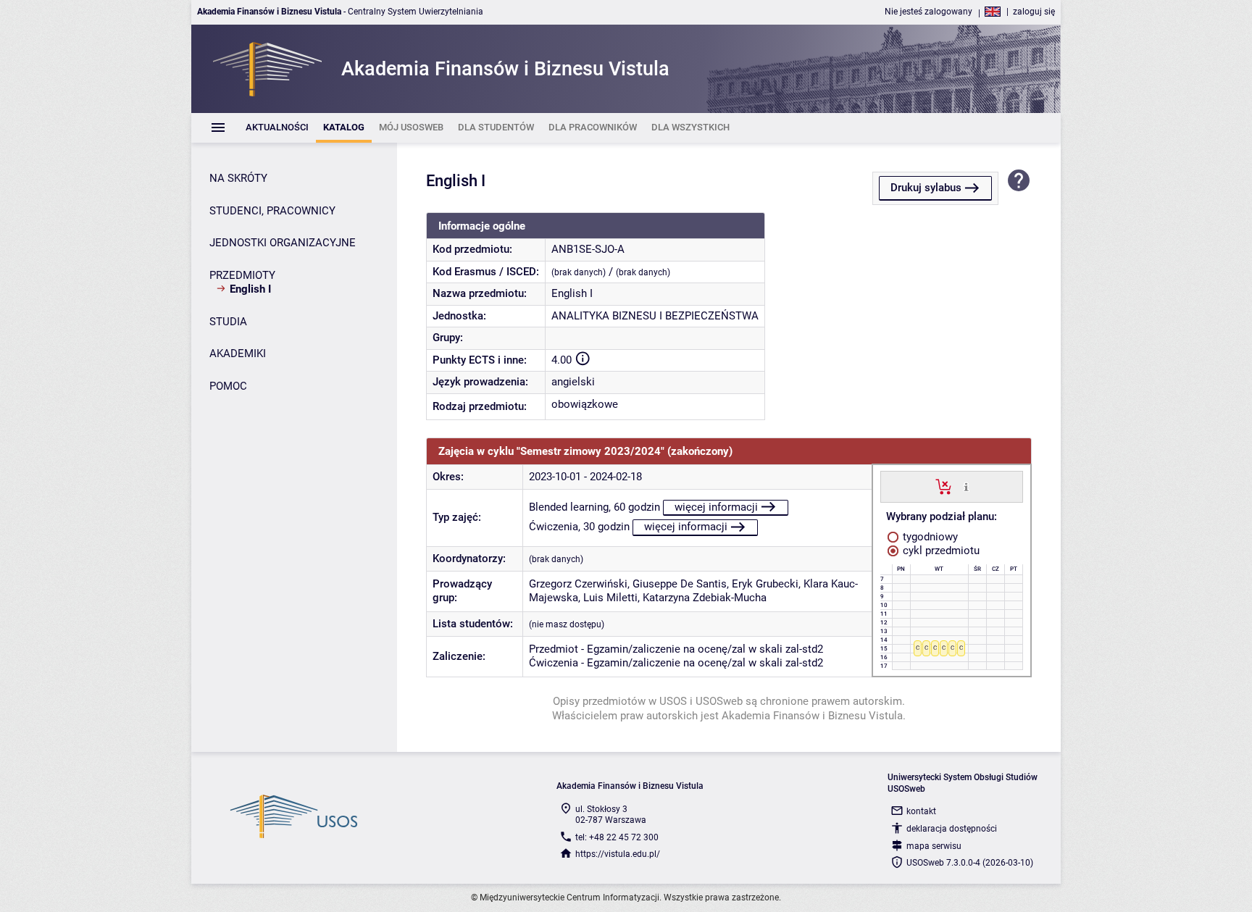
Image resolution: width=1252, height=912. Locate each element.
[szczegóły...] (966, 486)
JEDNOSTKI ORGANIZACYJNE (282, 242)
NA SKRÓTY (238, 178)
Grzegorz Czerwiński (578, 583)
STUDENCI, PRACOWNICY (272, 210)
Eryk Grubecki (765, 583)
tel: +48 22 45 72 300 (617, 837)
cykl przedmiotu (940, 550)
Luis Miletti (610, 597)
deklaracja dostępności (951, 829)
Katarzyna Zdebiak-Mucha (705, 597)
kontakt (921, 811)
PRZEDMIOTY (242, 275)
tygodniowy (929, 536)
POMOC (228, 386)
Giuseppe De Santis (680, 583)
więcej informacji (716, 507)
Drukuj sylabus (925, 187)
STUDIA (228, 321)
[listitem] (277, 128)
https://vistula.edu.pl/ (617, 854)
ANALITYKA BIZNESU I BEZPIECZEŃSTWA (655, 315)
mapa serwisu (933, 846)
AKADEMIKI (237, 353)
